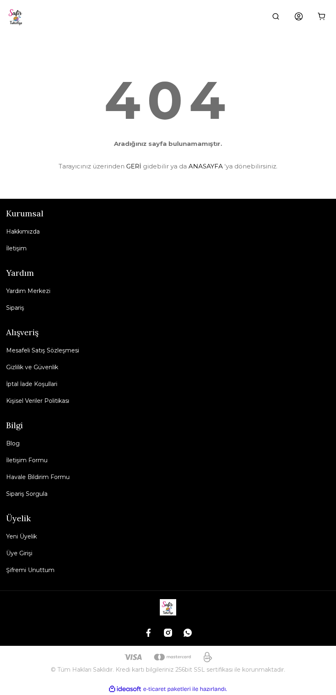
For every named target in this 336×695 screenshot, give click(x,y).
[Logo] (16, 16)
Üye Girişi (19, 553)
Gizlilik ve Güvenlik (32, 367)
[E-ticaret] (167, 689)
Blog (13, 443)
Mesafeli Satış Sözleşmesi (42, 350)
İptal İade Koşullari (31, 384)
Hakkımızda (23, 231)
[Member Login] (299, 16)
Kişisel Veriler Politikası (37, 400)
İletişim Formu (27, 460)
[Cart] (321, 16)
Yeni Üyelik (21, 536)
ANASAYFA (205, 166)
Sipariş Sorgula (27, 493)
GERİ (133, 166)
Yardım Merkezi (28, 291)
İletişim (16, 248)
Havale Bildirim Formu (38, 477)
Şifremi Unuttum (30, 570)
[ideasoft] (125, 689)
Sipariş (15, 307)
